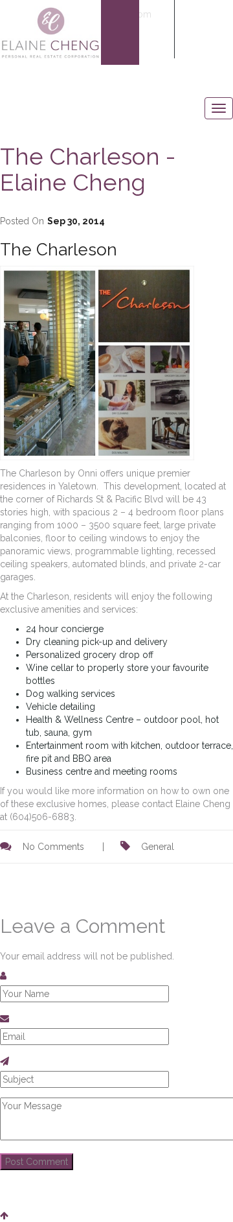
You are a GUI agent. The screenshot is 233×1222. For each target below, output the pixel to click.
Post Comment (36, 1162)
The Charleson (58, 249)
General (157, 846)
